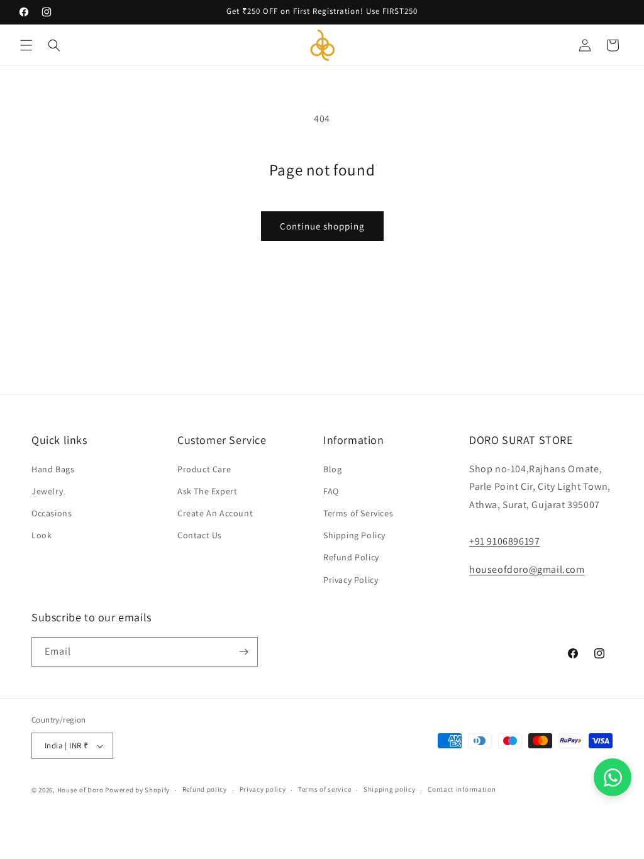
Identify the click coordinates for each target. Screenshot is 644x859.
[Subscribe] (243, 652)
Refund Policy (351, 557)
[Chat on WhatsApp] (612, 777)
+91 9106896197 (504, 541)
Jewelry (47, 491)
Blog (332, 469)
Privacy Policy (350, 579)
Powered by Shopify (137, 789)
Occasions (51, 513)
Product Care (204, 469)
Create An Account (215, 513)
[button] (26, 45)
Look (41, 535)
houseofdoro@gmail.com (527, 569)
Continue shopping (322, 226)
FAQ (331, 491)
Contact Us (199, 535)
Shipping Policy (354, 535)
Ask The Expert (207, 491)
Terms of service (324, 789)
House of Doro (80, 789)
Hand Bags (52, 469)
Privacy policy (263, 789)
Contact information (462, 789)
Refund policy (204, 789)
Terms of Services (358, 513)
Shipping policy (390, 789)
